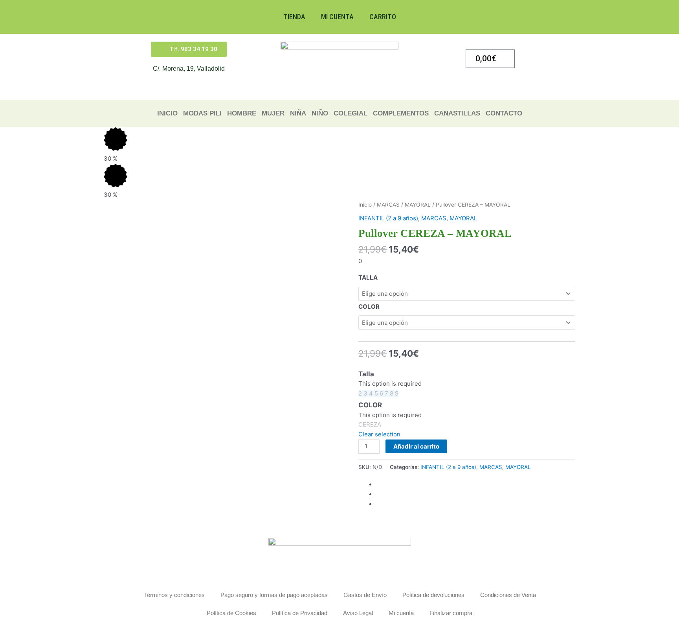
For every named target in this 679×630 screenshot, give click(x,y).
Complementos (401, 113)
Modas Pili (202, 113)
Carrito (382, 17)
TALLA (368, 277)
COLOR (369, 306)
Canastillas (457, 113)
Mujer (273, 113)
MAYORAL (418, 204)
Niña (298, 113)
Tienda (294, 17)
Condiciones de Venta (508, 595)
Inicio (167, 113)
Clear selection (379, 434)
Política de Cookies (231, 613)
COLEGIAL (350, 113)
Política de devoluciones (433, 595)
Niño (320, 113)
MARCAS (388, 204)
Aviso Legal (358, 613)
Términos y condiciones (174, 595)
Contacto (504, 113)
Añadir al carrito (416, 446)
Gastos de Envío (365, 595)
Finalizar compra (450, 613)
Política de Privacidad (299, 613)
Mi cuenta (337, 17)
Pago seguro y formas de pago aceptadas (274, 595)
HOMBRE (241, 113)
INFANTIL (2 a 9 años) (388, 218)
